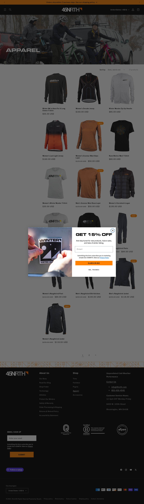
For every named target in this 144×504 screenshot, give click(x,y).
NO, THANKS (94, 270)
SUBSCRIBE (94, 263)
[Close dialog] (113, 230)
